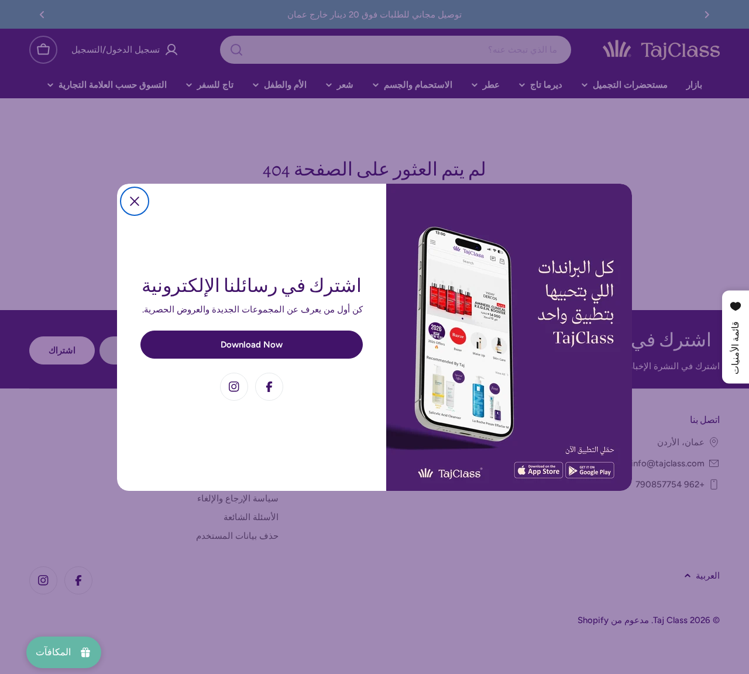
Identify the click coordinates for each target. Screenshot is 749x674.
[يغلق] (134, 201)
